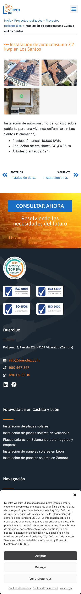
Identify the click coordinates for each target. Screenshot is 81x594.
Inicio (7, 20)
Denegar (40, 567)
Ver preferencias (40, 578)
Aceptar (40, 555)
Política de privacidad (45, 588)
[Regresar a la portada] (11, 9)
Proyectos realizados (28, 20)
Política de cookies (20, 588)
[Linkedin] (5, 384)
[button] (75, 495)
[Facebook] (14, 384)
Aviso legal (66, 588)
